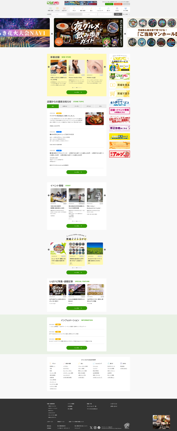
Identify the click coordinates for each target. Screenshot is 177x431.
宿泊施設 (122, 366)
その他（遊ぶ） (81, 377)
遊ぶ (91, 10)
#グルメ (93, 218)
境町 (82, 256)
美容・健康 (82, 10)
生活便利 (110, 373)
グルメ (74, 10)
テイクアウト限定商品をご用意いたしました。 (62, 116)
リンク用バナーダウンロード (63, 428)
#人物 (71, 263)
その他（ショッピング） (97, 377)
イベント (57, 10)
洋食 (51, 368)
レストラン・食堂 (53, 386)
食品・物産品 (96, 370)
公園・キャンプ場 (82, 375)
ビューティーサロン (67, 370)
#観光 (53, 263)
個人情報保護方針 (61, 426)
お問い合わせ (113, 406)
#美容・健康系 (76, 214)
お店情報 (70, 406)
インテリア (95, 368)
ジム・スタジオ (66, 375)
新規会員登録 (118, 4)
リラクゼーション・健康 (68, 373)
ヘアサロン (65, 366)
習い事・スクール (111, 366)
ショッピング (100, 10)
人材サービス (50, 421)
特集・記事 (50, 10)
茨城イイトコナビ (52, 406)
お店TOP (64, 10)
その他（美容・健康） (67, 377)
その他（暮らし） (111, 377)
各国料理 (52, 377)
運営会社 (49, 426)
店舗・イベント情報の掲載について (76, 421)
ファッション (95, 366)
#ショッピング (89, 218)
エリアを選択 (55, 14)
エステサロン (66, 368)
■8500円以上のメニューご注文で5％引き (62, 134)
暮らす (108, 10)
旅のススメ (50, 410)
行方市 (100, 256)
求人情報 (125, 10)
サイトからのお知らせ (92, 409)
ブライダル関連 (111, 368)
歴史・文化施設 (81, 373)
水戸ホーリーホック (52, 408)
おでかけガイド (51, 413)
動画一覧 (89, 404)
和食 (51, 370)
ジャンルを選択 (87, 14)
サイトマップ (77, 428)
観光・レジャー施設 (82, 370)
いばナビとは (113, 404)
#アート (52, 218)
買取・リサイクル (96, 375)
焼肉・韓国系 (52, 375)
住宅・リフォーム (111, 370)
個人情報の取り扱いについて (81, 426)
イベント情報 (71, 404)
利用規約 (49, 428)
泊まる (117, 10)
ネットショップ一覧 (91, 406)
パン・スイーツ (53, 382)
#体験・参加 (71, 214)
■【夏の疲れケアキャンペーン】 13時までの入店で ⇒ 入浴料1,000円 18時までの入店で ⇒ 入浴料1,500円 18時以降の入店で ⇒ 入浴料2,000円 (77, 154)
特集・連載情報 (51, 404)
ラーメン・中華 (53, 373)
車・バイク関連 (111, 375)
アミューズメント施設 (83, 366)
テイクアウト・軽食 (54, 384)
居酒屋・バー (52, 366)
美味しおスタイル (52, 417)
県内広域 (63, 256)
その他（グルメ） (53, 388)
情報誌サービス (60, 421)
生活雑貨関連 (96, 373)
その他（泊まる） (123, 368)
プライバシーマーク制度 (106, 427)
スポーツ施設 (81, 368)
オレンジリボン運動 (52, 415)
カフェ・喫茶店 (53, 379)
